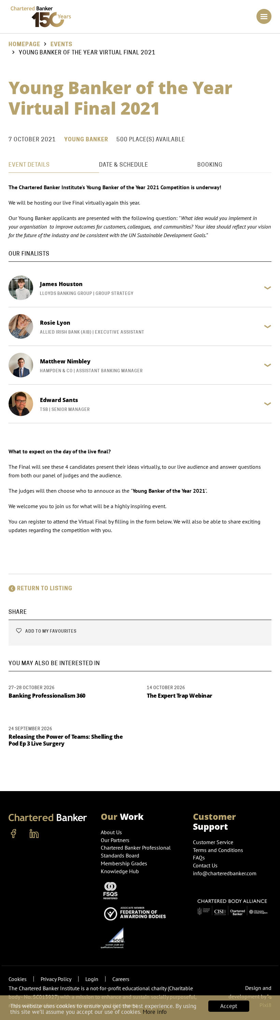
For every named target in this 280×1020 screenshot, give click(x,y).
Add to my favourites (50, 631)
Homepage (24, 44)
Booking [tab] (209, 165)
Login (91, 979)
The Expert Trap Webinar (179, 695)
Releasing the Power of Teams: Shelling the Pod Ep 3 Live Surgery (66, 740)
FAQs (199, 857)
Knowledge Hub (120, 871)
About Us (111, 832)
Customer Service (213, 842)
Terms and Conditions (218, 850)
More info (155, 1012)
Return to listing (44, 588)
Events (61, 44)
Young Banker (86, 139)
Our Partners (115, 840)
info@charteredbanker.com (224, 873)
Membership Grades (124, 863)
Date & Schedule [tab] (123, 165)
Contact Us (205, 865)
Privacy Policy (56, 979)
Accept (228, 1006)
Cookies (18, 979)
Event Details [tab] (29, 165)
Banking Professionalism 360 (47, 695)
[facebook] (14, 833)
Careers (120, 979)
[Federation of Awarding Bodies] (136, 912)
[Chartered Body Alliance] (232, 904)
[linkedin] (34, 833)
